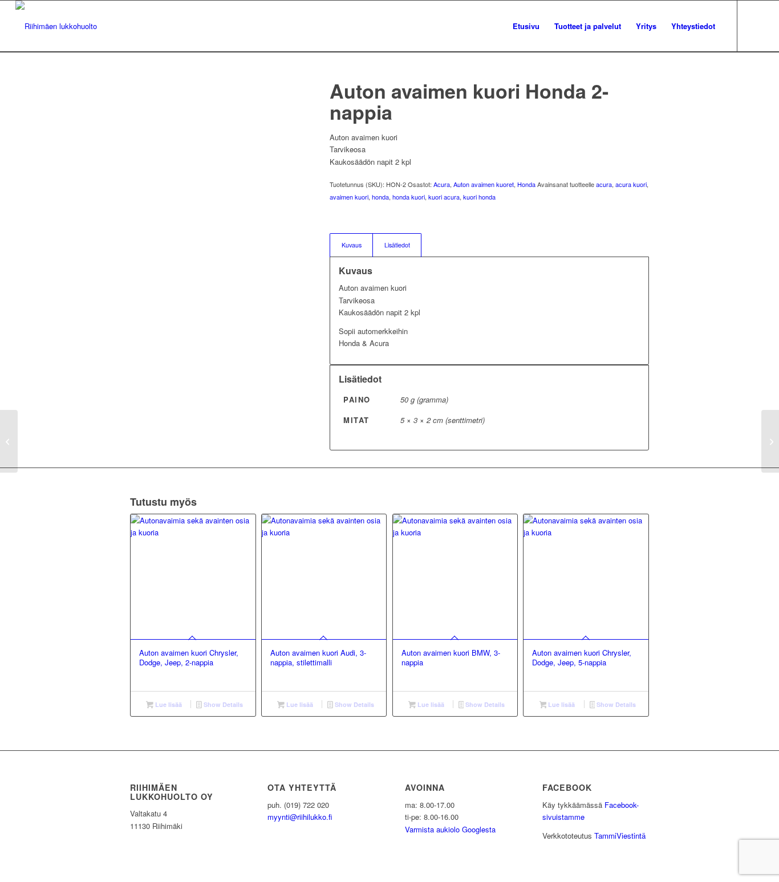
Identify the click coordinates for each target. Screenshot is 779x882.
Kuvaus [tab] (352, 245)
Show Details (222, 704)
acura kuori (631, 184)
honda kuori (408, 196)
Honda (526, 184)
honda (380, 196)
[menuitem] (526, 26)
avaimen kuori (349, 196)
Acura (441, 184)
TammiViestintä (620, 835)
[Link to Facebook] (755, 25)
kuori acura (444, 196)
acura (604, 184)
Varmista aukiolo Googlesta (450, 829)
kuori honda (479, 196)
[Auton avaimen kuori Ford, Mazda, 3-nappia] (9, 441)
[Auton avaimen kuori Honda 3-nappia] (770, 441)
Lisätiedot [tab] (397, 245)
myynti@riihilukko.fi (299, 816)
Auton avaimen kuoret (483, 184)
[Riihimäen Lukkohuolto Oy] (56, 26)
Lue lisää (167, 704)
